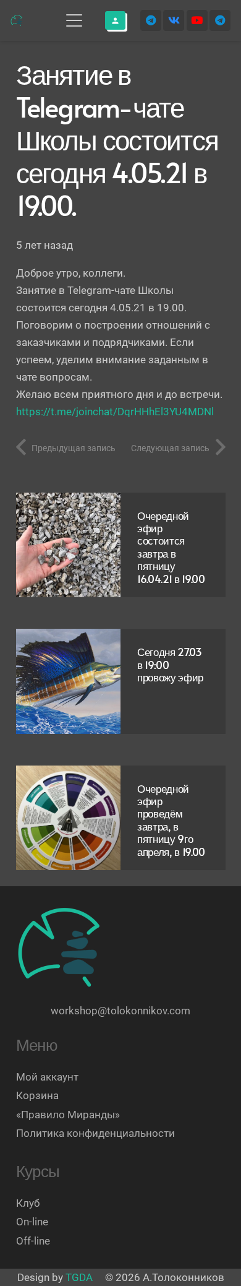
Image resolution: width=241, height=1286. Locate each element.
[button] (73, 20)
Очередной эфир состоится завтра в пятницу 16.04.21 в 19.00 (171, 547)
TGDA (79, 1277)
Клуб (28, 1203)
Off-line (33, 1241)
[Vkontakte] (173, 20)
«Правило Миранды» (68, 1114)
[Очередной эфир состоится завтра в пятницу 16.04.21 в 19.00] (68, 545)
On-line (32, 1221)
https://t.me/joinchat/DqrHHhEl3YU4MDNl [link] (115, 411)
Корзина (37, 1095)
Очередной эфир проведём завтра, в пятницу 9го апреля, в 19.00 (171, 820)
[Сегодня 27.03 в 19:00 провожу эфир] (68, 681)
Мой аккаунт (47, 1077)
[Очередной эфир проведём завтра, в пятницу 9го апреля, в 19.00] (68, 818)
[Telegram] (150, 20)
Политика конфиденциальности (95, 1133)
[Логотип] (17, 20)
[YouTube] (197, 20)
